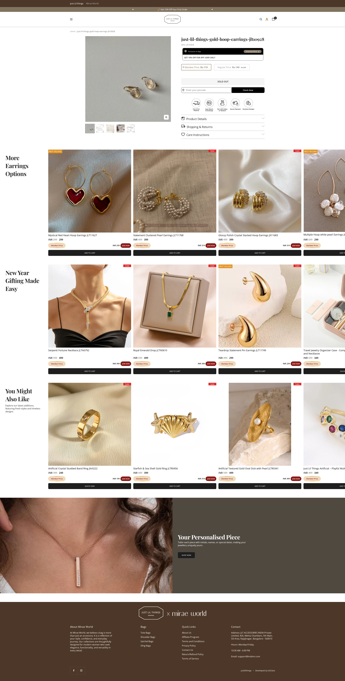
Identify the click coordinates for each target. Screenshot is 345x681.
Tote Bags (146, 632)
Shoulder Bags (148, 637)
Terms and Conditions (193, 641)
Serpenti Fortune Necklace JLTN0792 (68, 350)
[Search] (261, 19)
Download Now (251, 51)
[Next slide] (341, 203)
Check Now (248, 90)
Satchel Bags (147, 641)
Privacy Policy (189, 645)
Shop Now (186, 555)
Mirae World (92, 3)
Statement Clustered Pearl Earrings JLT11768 (158, 235)
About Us (186, 632)
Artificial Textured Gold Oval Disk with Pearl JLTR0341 (248, 468)
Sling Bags (146, 645)
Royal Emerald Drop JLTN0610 (150, 350)
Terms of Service (190, 658)
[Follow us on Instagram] (81, 670)
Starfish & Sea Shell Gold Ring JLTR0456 (155, 468)
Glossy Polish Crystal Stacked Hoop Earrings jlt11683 (248, 235)
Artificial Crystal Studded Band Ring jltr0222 (72, 468)
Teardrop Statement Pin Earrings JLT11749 (242, 350)
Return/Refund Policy (192, 654)
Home (72, 31)
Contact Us (187, 649)
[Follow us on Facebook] (73, 670)
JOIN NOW (126, 246)
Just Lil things (76, 3)
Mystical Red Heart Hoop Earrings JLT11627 (72, 235)
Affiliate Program (190, 637)
